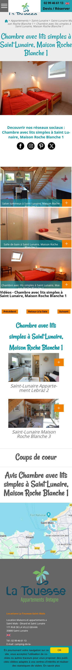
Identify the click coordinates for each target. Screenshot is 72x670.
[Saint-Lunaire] (36, 584)
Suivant (63, 311)
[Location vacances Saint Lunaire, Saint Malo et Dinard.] (6, 20)
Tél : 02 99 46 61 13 (16, 640)
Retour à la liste (37, 311)
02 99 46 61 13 (53, 3)
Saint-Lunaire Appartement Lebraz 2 (33, 388)
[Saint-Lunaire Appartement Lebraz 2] (59, 362)
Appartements (19, 20)
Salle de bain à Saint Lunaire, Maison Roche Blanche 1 (31, 246)
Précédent (10, 311)
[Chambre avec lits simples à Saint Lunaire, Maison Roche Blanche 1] (23, 9)
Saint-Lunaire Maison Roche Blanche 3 (34, 434)
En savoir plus (51, 665)
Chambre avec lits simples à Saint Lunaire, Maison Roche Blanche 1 (43, 25)
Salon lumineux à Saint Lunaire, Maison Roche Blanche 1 (31, 205)
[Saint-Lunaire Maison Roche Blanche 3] (59, 408)
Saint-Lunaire (39, 20)
